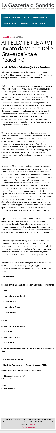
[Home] (28, 9)
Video (42, 24)
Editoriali (16, 17)
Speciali (27, 17)
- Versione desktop (28, 427)
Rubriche (24, 24)
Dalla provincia (40, 17)
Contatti (32, 424)
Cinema (34, 24)
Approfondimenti (10, 24)
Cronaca (6, 17)
